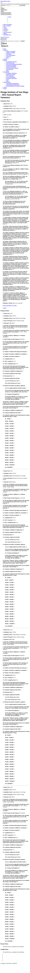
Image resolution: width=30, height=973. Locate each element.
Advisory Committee (10, 51)
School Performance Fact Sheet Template (15, 86)
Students (5, 59)
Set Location (22, 5)
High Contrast (4, 9)
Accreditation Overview (11, 61)
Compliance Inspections (11, 78)
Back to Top (6, 954)
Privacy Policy (6, 957)
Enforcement (6, 71)
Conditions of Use (7, 955)
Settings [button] (5, 33)
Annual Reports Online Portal (12, 84)
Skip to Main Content (5, 1)
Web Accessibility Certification (10, 961)
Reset (2, 11)
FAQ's (7, 79)
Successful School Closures (12, 68)
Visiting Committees (10, 52)
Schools (5, 60)
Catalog (4, 308)
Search (4, 88)
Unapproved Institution (11, 65)
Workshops (8, 54)
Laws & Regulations (10, 55)
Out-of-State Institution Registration (14, 64)
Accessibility (6, 958)
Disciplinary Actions (10, 74)
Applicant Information (11, 66)
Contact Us (5, 29)
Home (4, 48)
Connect (5, 28)
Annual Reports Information (12, 83)
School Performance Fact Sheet (10, 305)
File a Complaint (7, 25)
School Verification (7, 24)
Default (2, 8)
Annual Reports (9, 69)
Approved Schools (10, 63)
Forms (4, 27)
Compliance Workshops (11, 73)
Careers (5, 87)
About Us (5, 50)
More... (7, 57)
